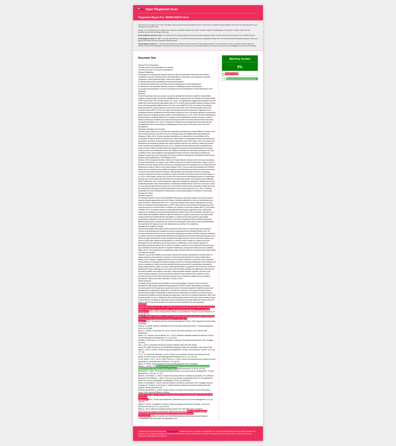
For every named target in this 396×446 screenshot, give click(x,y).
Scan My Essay (172, 431)
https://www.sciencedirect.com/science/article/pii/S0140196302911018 (252, 78)
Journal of (173, 368)
